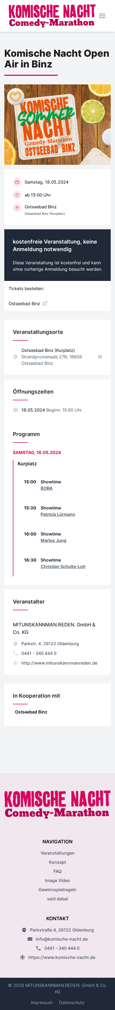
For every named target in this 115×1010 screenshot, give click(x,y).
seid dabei (57, 898)
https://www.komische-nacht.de (61, 957)
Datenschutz (72, 1002)
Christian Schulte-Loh (63, 566)
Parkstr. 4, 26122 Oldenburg (50, 643)
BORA (47, 488)
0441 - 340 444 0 (38, 653)
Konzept (57, 862)
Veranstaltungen (58, 853)
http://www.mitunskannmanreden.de (59, 663)
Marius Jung (53, 540)
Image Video (57, 880)
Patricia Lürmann (58, 514)
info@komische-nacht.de (62, 939)
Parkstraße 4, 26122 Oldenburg (62, 930)
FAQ (57, 871)
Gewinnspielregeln (57, 889)
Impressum (42, 1002)
